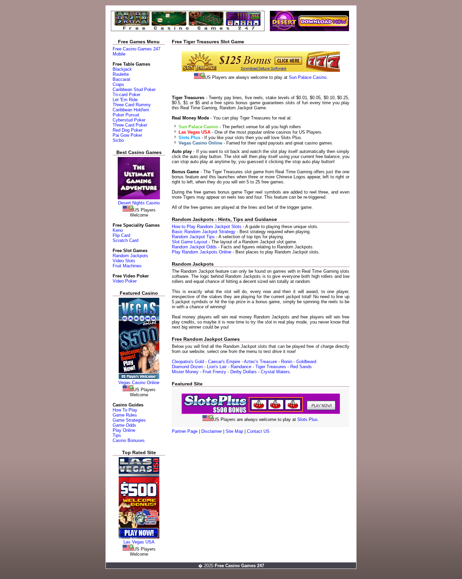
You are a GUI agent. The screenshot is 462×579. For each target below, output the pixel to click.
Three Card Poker (130, 125)
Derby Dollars (243, 371)
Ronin (287, 361)
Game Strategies (129, 420)
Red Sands (301, 366)
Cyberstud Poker (129, 120)
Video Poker (125, 281)
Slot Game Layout (189, 241)
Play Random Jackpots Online (202, 251)
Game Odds (124, 425)
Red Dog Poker (127, 130)
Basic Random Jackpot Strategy (203, 231)
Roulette (121, 74)
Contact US (258, 431)
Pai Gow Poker (127, 135)
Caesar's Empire (224, 361)
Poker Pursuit (126, 114)
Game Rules (125, 415)
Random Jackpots (130, 255)
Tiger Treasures (270, 366)
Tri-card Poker (126, 94)
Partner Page (185, 431)
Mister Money (185, 371)
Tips (117, 435)
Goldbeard (306, 361)
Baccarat (121, 79)
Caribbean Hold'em (131, 109)
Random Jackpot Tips (193, 236)
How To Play (125, 410)
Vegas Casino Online (138, 382)
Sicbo (118, 140)
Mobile (119, 54)
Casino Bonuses (129, 440)
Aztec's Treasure (261, 361)
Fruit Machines (127, 265)
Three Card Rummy (132, 104)
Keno (118, 230)
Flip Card (121, 235)
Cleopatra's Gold (188, 361)
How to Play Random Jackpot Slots (206, 226)
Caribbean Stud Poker (134, 89)
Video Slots (124, 260)
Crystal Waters (275, 371)
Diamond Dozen (187, 366)
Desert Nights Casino (139, 202)
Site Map (234, 431)
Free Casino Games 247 (136, 48)
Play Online (124, 430)
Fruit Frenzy (214, 371)
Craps (118, 84)
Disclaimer (211, 431)
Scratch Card (125, 240)
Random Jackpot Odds (195, 246)
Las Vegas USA (139, 541)
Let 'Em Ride (125, 99)
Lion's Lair (217, 366)
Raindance (241, 366)
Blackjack (122, 69)
